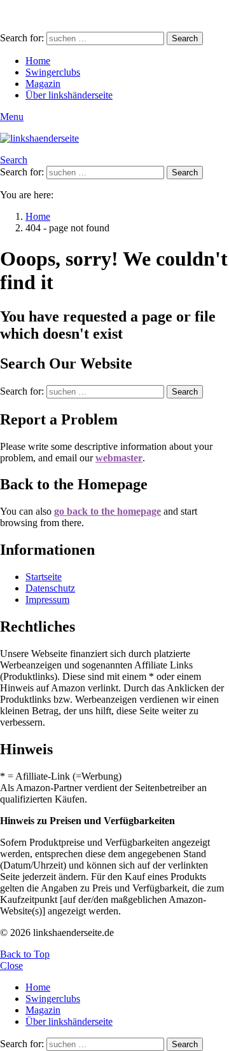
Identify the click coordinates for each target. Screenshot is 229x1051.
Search (185, 38)
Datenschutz (50, 588)
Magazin (42, 83)
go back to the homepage (107, 511)
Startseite (43, 576)
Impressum (47, 599)
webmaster (118, 457)
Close (11, 965)
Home (37, 60)
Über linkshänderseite (69, 95)
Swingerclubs (52, 72)
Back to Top (25, 954)
